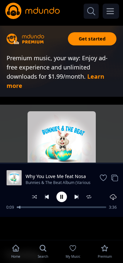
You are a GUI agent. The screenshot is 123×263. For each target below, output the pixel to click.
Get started (92, 39)
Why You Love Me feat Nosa (56, 176)
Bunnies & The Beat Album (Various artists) (58, 183)
